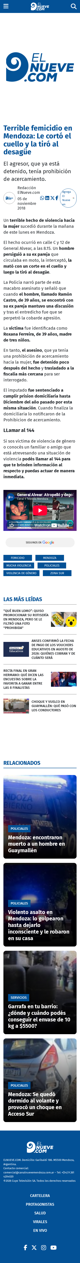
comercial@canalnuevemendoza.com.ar (28, 1172)
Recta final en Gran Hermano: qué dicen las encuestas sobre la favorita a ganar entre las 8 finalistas (23, 679)
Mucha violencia (18, 565)
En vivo (40, 1230)
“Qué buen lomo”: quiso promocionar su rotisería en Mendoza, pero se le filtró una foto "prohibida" (25, 619)
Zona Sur (57, 573)
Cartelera (40, 1195)
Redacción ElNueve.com (28, 190)
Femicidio (18, 558)
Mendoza (49, 558)
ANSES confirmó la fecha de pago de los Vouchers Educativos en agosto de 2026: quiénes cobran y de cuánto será (53, 649)
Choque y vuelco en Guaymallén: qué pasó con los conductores (54, 706)
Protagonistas (40, 1204)
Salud (40, 1213)
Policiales (52, 565)
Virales (40, 1221)
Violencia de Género (21, 573)
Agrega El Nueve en (66, 198)
